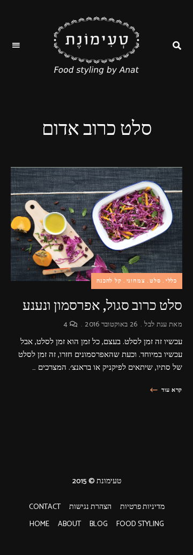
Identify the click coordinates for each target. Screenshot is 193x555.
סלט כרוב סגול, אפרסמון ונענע (102, 305)
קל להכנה (109, 281)
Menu (16, 45)
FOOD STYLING (140, 524)
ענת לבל (155, 324)
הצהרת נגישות (90, 507)
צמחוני (136, 281)
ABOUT (69, 524)
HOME (39, 524)
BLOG (99, 524)
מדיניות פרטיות (142, 507)
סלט (155, 281)
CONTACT (45, 507)
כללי (171, 281)
